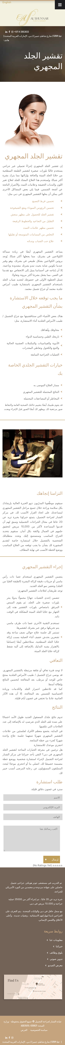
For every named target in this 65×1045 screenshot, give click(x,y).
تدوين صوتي (56, 959)
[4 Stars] (55, 866)
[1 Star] (61, 866)
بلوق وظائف (56, 952)
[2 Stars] (59, 866)
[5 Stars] (53, 866)
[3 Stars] (57, 866)
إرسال (55, 859)
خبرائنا (59, 946)
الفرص (24, 1030)
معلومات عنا (56, 940)
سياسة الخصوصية (39, 1030)
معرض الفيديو (55, 965)
